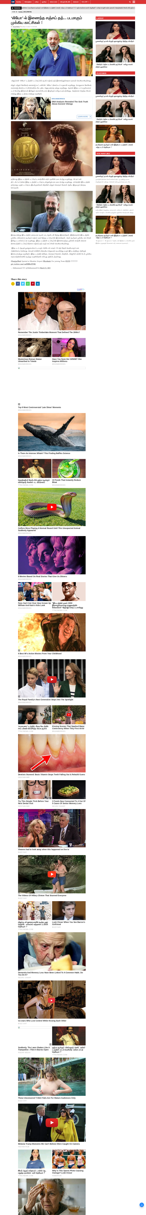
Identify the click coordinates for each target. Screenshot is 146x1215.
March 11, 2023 (45, 268)
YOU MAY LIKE (103, 153)
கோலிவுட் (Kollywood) (25, 12)
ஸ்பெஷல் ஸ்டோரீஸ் (65, 2)
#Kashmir (47, 261)
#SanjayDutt (16, 261)
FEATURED (101, 73)
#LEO (67, 261)
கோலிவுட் (18, 2)
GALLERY (85, 2)
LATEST (99, 18)
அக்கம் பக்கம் (53, 2)
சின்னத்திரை (28, 2)
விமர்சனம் (76, 2)
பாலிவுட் (37, 2)
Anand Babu (16, 26)
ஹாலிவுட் (44, 2)
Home (13, 12)
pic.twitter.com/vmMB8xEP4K (23, 264)
